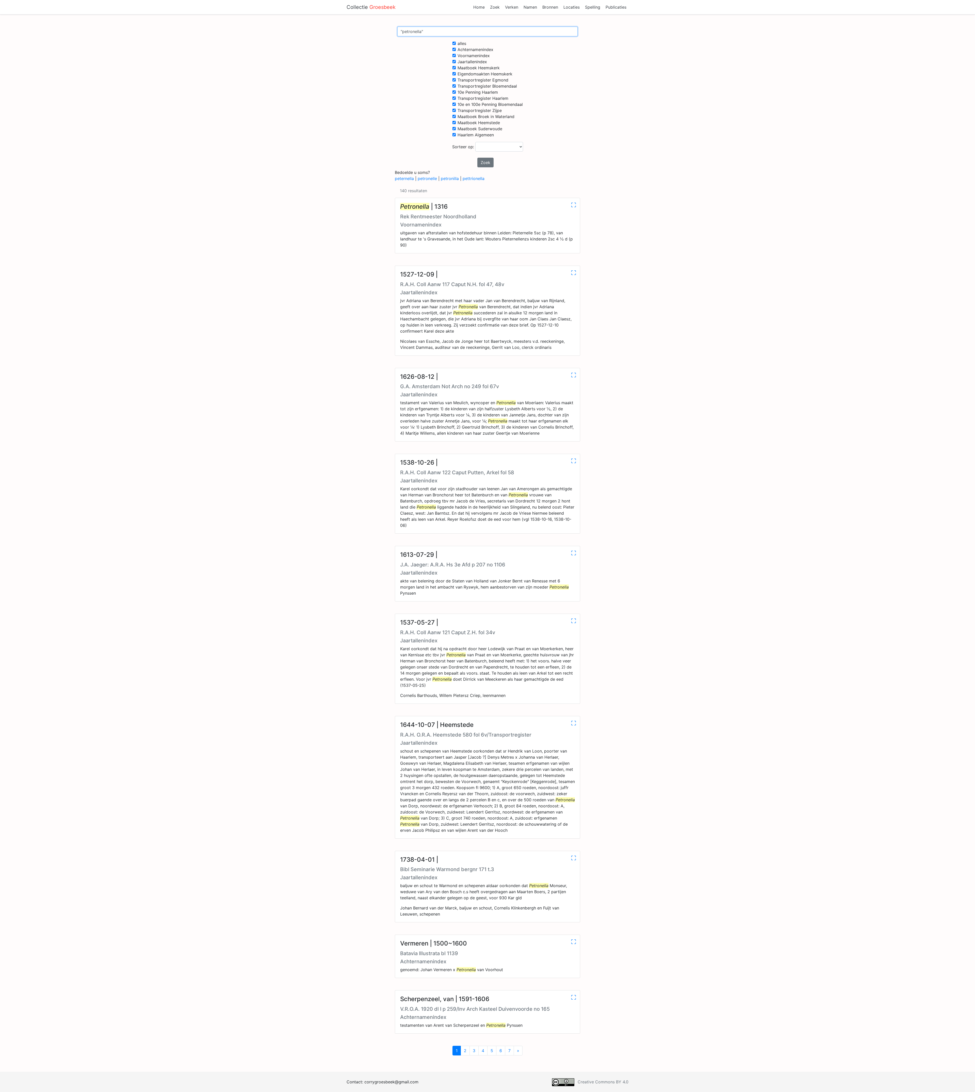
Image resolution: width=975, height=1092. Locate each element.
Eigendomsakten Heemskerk (485, 73)
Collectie (371, 7)
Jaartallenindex (472, 61)
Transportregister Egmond (483, 80)
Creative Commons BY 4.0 (603, 1081)
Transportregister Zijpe (480, 110)
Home (479, 7)
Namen (530, 7)
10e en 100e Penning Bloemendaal (490, 104)
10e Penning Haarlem (478, 92)
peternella (404, 178)
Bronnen (550, 7)
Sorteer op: (463, 146)
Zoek (495, 7)
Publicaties (616, 7)
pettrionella (473, 178)
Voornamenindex (474, 55)
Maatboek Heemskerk (479, 67)
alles (462, 43)
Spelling (592, 7)
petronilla (450, 178)
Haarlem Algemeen (476, 134)
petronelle (427, 178)
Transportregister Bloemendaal (487, 86)
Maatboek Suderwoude (480, 128)
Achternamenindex (475, 49)
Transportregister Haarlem (483, 98)
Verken (511, 7)
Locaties (571, 7)
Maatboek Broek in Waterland (486, 116)
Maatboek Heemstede (479, 122)
